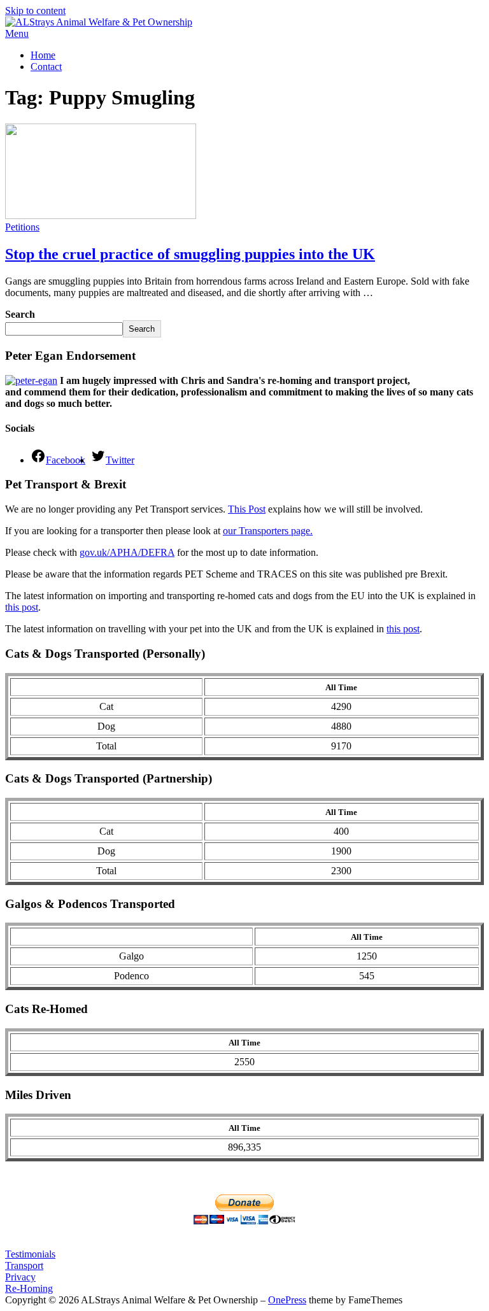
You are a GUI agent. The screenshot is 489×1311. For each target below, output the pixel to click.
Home (43, 55)
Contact (46, 66)
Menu (17, 33)
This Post (247, 509)
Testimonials (30, 1254)
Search (20, 314)
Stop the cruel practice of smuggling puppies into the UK (190, 254)
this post (21, 607)
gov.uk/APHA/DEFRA (127, 552)
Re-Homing (29, 1288)
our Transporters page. (268, 530)
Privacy (20, 1277)
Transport (24, 1265)
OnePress (287, 1299)
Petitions (22, 227)
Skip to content (35, 10)
